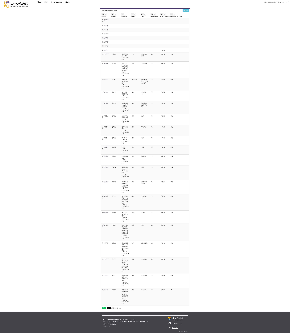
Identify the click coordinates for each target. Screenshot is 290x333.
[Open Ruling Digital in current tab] (180, 331)
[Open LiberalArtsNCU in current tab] (169, 323)
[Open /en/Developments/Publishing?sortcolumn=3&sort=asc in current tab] (125, 14)
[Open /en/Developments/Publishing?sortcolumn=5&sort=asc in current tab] (145, 14)
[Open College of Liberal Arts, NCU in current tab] (16, 4)
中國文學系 (105, 63)
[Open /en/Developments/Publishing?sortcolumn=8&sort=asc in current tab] (174, 14)
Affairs (67, 2)
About (39, 2)
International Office (275, 2)
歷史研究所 (105, 25)
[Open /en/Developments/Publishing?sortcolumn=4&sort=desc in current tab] (135, 14)
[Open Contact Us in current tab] (169, 328)
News (46, 2)
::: (263, 1)
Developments (56, 2)
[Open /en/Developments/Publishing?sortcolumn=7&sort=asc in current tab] (164, 14)
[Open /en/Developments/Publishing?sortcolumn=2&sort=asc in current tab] (115, 14)
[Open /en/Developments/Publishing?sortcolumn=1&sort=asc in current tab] (105, 14)
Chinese (265, 2)
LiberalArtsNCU (176, 323)
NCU (269, 2)
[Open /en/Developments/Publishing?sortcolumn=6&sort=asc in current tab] (154, 14)
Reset (186, 10)
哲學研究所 (105, 50)
